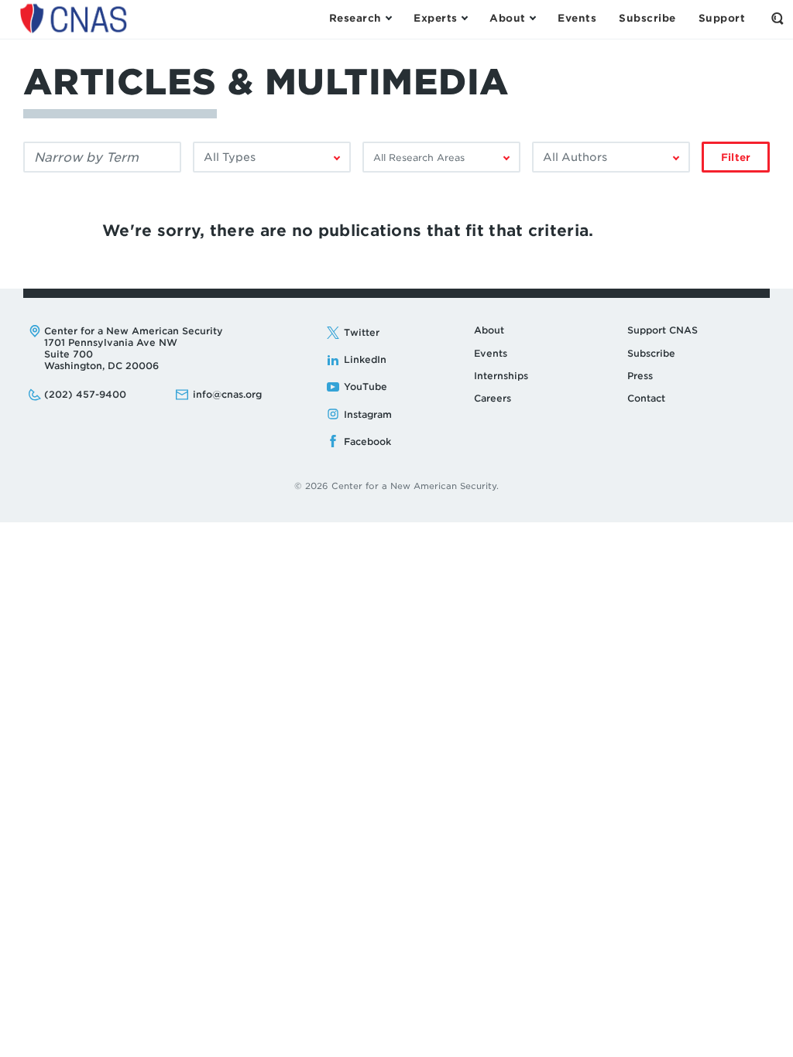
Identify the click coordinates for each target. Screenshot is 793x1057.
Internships (501, 375)
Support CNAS (662, 330)
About (489, 330)
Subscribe (651, 353)
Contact (646, 398)
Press (640, 375)
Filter (735, 157)
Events (490, 353)
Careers (492, 398)
